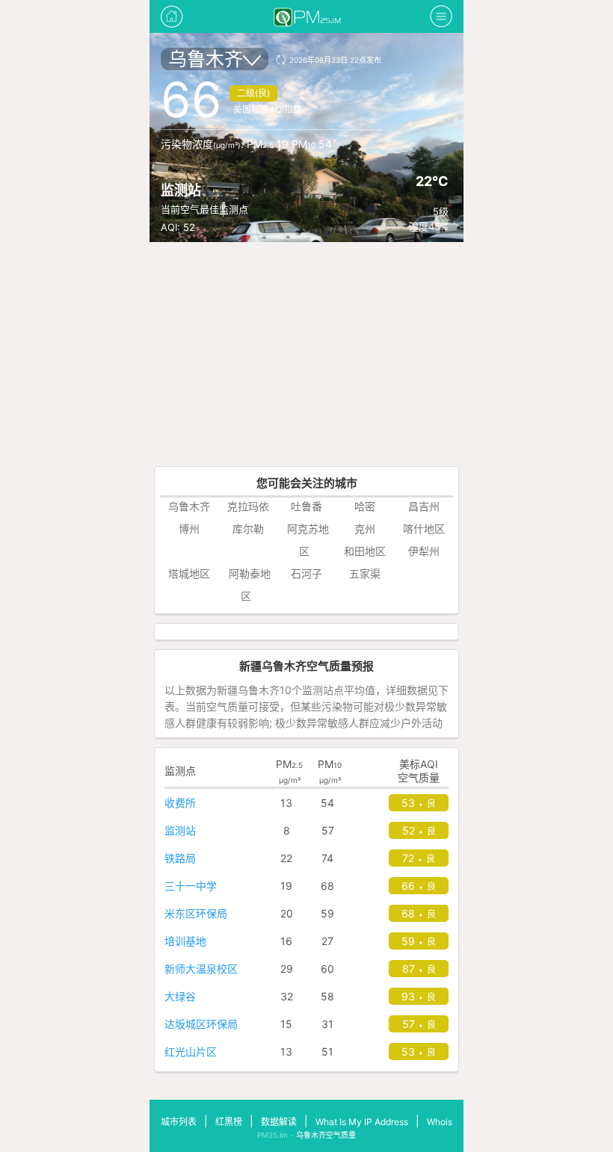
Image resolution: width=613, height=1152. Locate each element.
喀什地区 (424, 528)
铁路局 (180, 858)
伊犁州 (424, 551)
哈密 (364, 506)
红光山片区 (190, 1051)
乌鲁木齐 (205, 59)
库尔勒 (248, 528)
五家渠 (365, 573)
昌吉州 (424, 506)
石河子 (306, 573)
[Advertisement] (306, 354)
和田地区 (365, 551)
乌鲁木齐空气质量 (326, 1134)
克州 (364, 528)
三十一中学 (190, 885)
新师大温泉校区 (201, 968)
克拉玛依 (248, 506)
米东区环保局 (195, 913)
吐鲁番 (306, 506)
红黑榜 (228, 1121)
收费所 (180, 802)
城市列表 (179, 1121)
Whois (439, 1121)
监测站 (180, 830)
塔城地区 (189, 573)
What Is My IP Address (361, 1121)
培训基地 (185, 941)
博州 (189, 528)
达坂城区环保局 (201, 1024)
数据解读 (279, 1121)
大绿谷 (180, 996)
